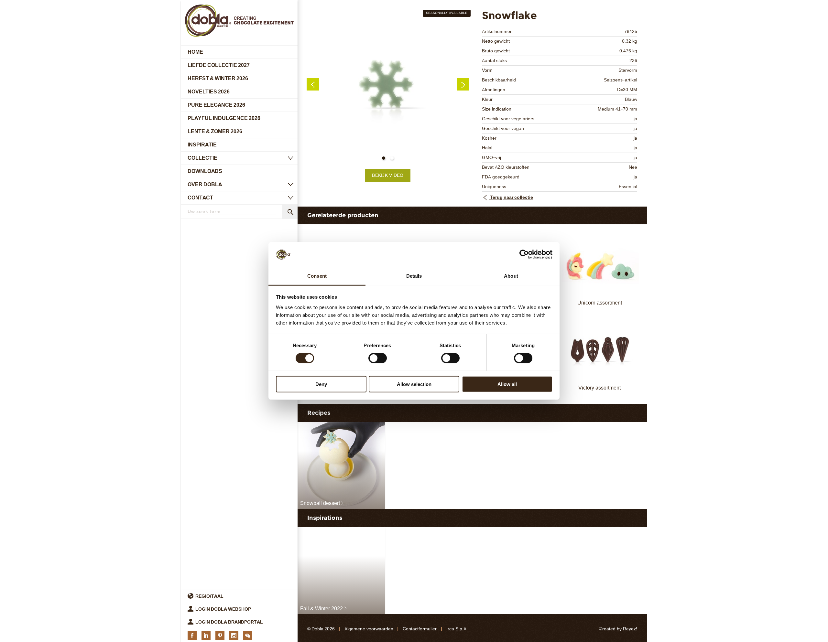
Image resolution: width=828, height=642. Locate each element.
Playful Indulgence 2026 (224, 118)
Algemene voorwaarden (368, 629)
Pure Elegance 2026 (216, 105)
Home (195, 52)
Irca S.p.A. (457, 629)
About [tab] (511, 276)
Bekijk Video (387, 175)
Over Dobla (205, 184)
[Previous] (313, 84)
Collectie (202, 158)
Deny (321, 384)
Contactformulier (420, 629)
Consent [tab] (317, 276)
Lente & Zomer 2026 (215, 131)
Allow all (507, 384)
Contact (200, 198)
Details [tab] (414, 276)
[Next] (463, 84)
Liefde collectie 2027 (219, 65)
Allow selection (414, 384)
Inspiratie (202, 145)
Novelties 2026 (209, 92)
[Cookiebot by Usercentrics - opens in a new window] (524, 254)
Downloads (205, 171)
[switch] (377, 358)
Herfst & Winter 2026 (218, 78)
